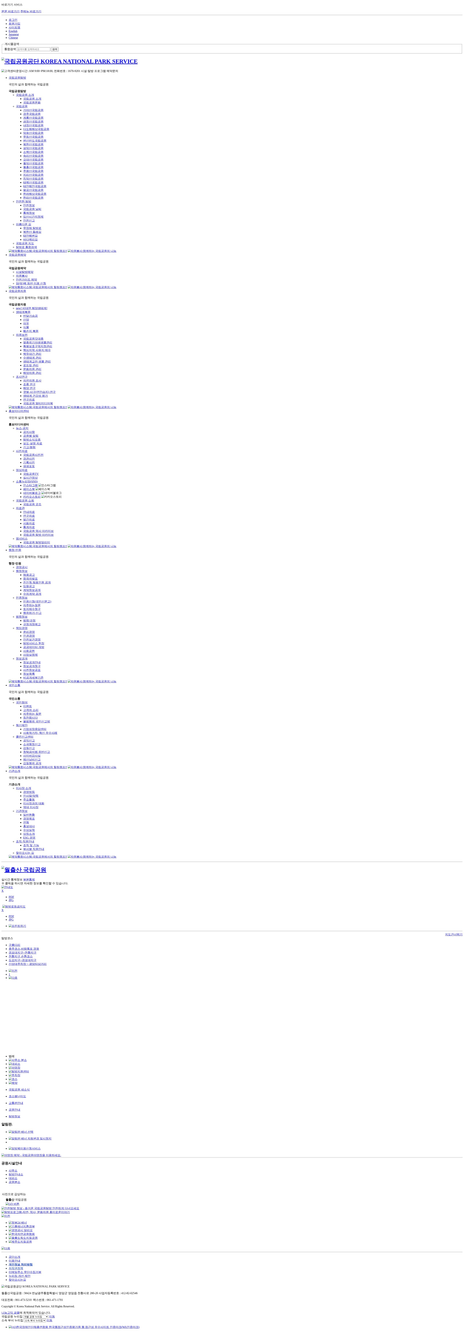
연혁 (26, 822)
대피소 (13, 1178)
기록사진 (29, 462)
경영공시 (22, 567)
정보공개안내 (32, 662)
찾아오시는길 (17, 1279)
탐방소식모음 (32, 439)
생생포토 (29, 466)
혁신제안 (22, 725)
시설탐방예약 (24, 272)
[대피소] (14, 1063)
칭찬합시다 (30, 717)
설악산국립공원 (33, 148)
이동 (52, 1316)
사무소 (13, 1170)
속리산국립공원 (33, 155)
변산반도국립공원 (34, 140)
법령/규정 (29, 620)
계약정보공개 (32, 590)
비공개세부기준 (33, 677)
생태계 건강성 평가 (35, 395)
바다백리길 (30, 239)
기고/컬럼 (29, 447)
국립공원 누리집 (11, 1316)
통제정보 (29, 212)
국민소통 (14, 685)
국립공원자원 (17, 291)
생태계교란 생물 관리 (37, 361)
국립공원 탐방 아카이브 (38, 534)
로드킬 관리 (30, 365)
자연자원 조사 (32, 380)
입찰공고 (29, 586)
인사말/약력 (30, 795)
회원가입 (14, 23)
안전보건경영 (32, 639)
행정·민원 (15, 550)
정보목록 (29, 673)
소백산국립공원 (33, 152)
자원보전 (22, 334)
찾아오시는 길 (25, 852)
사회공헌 (29, 650)
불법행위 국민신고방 (36, 721)
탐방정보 (14, 1116)
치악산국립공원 (33, 178)
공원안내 (14, 1109)
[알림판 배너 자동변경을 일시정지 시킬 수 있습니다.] (30, 1138)
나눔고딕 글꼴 (10, 1312)
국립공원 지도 (25, 243)
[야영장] (14, 1067)
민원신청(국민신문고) (37, 601)
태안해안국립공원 (34, 186)
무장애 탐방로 (32, 228)
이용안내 (14, 1260)
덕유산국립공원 (33, 132)
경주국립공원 (32, 113)
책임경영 (22, 628)
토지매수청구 (32, 609)
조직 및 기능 (31, 845)
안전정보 (29, 205)
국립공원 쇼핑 (25, 500)
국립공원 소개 (25, 94)
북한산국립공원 (33, 144)
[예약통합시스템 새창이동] (38, 250)
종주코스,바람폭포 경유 (24, 948)
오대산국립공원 (33, 159)
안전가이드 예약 (26, 279)
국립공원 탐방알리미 (36, 542)
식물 (26, 327)
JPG (11, 900)
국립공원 (22, 106)
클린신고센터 (24, 736)
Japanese (14, 34)
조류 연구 (29, 384)
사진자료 (22, 451)
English (13, 31)
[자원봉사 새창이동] (92, 250)
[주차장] (14, 1075)
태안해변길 (30, 235)
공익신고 (29, 740)
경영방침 (29, 792)
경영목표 (29, 818)
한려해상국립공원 (34, 193)
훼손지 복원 (30, 331)
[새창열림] (25, 1148)
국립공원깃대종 (33, 338)
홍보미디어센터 (19, 411)
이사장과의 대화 (33, 803)
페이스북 (29, 489)
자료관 (20, 508)
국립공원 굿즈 (32, 504)
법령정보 (22, 616)
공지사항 (29, 432)
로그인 (13, 19)
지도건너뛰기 (454, 934)
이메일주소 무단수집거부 (25, 1272)
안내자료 (29, 511)
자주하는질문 (32, 605)
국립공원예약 (17, 254)
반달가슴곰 (30, 315)
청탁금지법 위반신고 (36, 751)
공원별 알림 (30, 435)
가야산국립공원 (33, 110)
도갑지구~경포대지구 (22, 960)
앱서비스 (22, 538)
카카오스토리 (32, 496)
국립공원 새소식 (19, 1089)
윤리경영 (29, 631)
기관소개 (14, 770)
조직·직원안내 (25, 841)
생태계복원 (23, 312)
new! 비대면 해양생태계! (31, 308)
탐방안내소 (16, 1174)
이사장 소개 (23, 788)
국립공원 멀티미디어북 (38, 403)
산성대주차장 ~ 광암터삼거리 (28, 964)
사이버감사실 (32, 755)
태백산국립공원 (33, 182)
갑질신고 (29, 748)
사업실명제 (30, 654)
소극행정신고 (32, 744)
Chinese (13, 37)
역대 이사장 (30, 807)
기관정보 (22, 811)
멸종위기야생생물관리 (37, 342)
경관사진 (29, 458)
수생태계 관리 (32, 357)
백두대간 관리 (32, 353)
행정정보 (22, 571)
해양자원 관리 (32, 372)
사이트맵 (14, 27)
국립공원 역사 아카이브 (38, 531)
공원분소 (14, 1182)
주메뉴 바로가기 (30, 11)
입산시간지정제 (33, 216)
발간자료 (29, 519)
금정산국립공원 (33, 121)
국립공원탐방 (17, 77)
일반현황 (29, 814)
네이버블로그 (32, 492)
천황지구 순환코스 (21, 956)
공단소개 (14, 1256)
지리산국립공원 (33, 174)
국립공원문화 (32, 102)
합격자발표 (30, 578)
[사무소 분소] (18, 1060)
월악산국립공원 (33, 163)
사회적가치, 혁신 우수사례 (40, 732)
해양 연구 (29, 388)
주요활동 (29, 799)
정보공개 (22, 658)
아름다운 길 (23, 224)
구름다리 (14, 944)
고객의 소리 (30, 710)
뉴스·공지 (22, 428)
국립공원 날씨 (32, 209)
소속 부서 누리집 (12, 1320)
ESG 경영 (29, 837)
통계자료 (29, 527)
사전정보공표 (32, 670)
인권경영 (29, 635)
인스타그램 (30, 485)
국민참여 (22, 702)
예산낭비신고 (32, 759)
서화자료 (29, 523)
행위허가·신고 (32, 612)
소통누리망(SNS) (27, 481)
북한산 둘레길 (32, 231)
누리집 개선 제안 (19, 1275)
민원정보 (22, 597)
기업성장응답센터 (34, 729)
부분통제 (29, 879)
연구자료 (29, 399)
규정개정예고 (32, 624)
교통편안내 (16, 1103)
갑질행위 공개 (32, 763)
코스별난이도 (17, 1096)
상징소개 (29, 833)
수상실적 (29, 830)
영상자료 (22, 470)
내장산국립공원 (33, 125)
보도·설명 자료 (32, 443)
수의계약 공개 (32, 593)
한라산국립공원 (33, 197)
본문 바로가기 (10, 11)
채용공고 (29, 574)
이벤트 (27, 706)
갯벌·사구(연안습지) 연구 (39, 391)
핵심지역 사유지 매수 (37, 350)
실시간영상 (30, 477)
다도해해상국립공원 (36, 129)
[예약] (13, 1082)
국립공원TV (31, 473)
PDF (11, 896)
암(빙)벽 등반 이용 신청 (31, 283)
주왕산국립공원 (33, 171)
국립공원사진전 (33, 454)
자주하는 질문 (32, 713)
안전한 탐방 (23, 201)
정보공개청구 (32, 666)
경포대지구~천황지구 (22, 952)
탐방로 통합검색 (26, 247)
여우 (26, 323)
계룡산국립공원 (33, 117)
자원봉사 (22, 275)
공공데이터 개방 (33, 647)
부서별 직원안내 (33, 849)
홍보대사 (29, 826)
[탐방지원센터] (19, 1071)
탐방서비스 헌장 (33, 643)
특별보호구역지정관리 (37, 346)
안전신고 (29, 220)
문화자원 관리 (32, 369)
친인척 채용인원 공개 (37, 582)
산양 (26, 319)
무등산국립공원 (33, 136)
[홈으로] (232, 61)
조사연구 (22, 376)
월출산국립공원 (33, 167)
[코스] (13, 1079)
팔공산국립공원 (33, 190)
